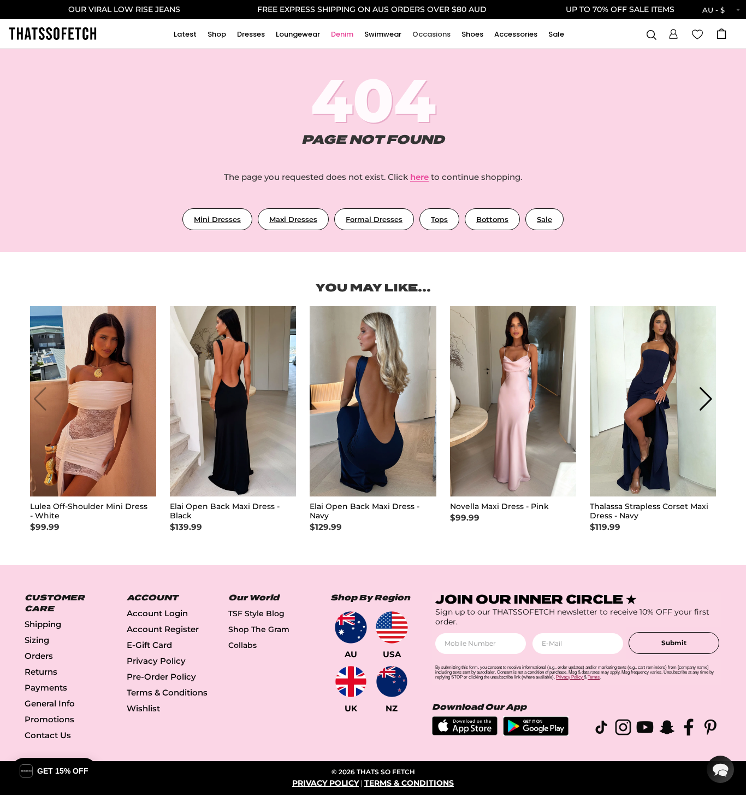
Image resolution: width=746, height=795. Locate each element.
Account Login (157, 613)
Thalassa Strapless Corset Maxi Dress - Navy (649, 511)
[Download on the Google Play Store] (536, 733)
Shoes (472, 34)
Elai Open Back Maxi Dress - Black (225, 511)
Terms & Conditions (167, 692)
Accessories (515, 34)
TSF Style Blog (256, 613)
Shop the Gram (258, 629)
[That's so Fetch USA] (391, 627)
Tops (439, 219)
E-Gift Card (149, 645)
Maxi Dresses (293, 219)
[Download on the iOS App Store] (465, 732)
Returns (41, 672)
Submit (673, 643)
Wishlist (143, 708)
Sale (556, 34)
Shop (217, 34)
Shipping (43, 624)
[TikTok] (601, 729)
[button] (673, 32)
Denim (342, 34)
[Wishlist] (697, 33)
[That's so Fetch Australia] (350, 627)
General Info (50, 703)
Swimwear (382, 34)
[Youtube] (645, 729)
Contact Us (48, 735)
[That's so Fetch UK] (350, 681)
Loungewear (298, 34)
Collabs (242, 645)
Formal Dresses (374, 219)
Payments (46, 687)
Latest (185, 34)
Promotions (49, 719)
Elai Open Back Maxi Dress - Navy (364, 511)
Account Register (163, 629)
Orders (39, 656)
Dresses (251, 34)
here (419, 177)
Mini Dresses (217, 219)
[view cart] (721, 33)
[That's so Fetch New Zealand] (391, 681)
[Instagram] (623, 729)
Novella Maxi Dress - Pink (499, 506)
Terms (594, 677)
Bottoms (492, 219)
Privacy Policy (156, 661)
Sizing (37, 640)
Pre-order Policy (161, 676)
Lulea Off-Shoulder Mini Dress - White (88, 511)
